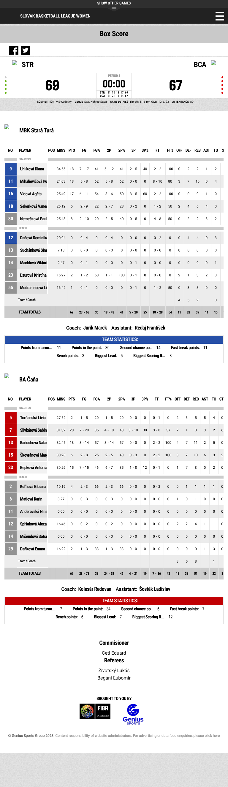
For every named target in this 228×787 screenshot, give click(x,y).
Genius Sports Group (133, 714)
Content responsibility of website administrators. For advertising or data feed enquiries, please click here (137, 736)
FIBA (95, 714)
